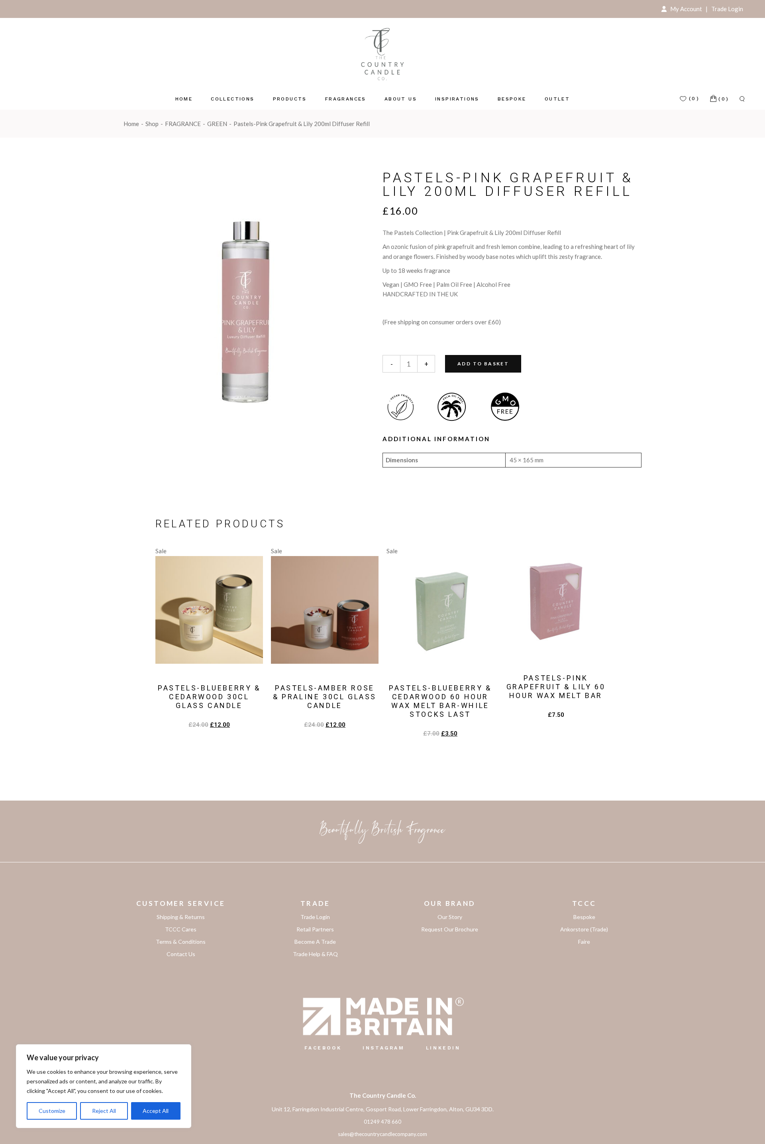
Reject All (104, 1110)
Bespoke (584, 916)
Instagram (383, 1048)
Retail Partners (315, 929)
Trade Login (726, 8)
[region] (103, 1086)
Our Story (449, 916)
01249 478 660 (382, 1121)
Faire (584, 941)
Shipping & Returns (181, 916)
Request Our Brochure (449, 929)
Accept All (156, 1110)
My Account (685, 8)
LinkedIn (443, 1048)
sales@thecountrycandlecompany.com (382, 1134)
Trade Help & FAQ (315, 954)
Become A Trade (315, 941)
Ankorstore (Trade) (584, 929)
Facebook (322, 1048)
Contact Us (181, 954)
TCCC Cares (180, 929)
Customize (52, 1110)
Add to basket (483, 364)
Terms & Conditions (181, 941)
